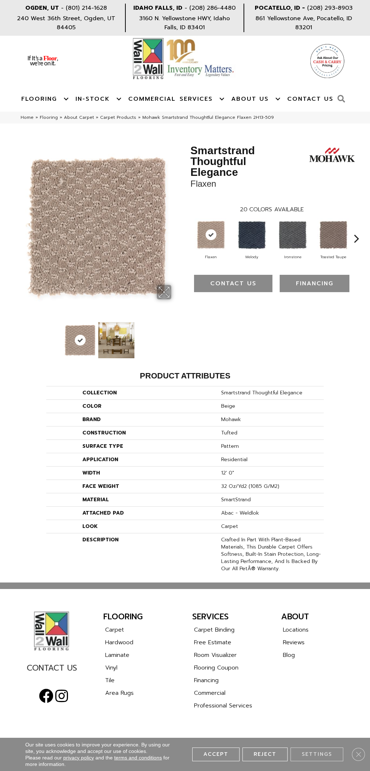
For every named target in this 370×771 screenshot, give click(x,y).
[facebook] (46, 696)
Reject (265, 754)
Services (196, 99)
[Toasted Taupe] (333, 235)
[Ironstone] (293, 235)
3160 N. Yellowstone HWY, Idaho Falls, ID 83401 (184, 23)
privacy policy (78, 758)
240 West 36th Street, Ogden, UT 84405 (66, 23)
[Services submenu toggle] (222, 99)
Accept (215, 754)
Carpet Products (118, 117)
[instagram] (61, 696)
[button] (343, 99)
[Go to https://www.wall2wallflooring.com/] (51, 631)
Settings (317, 754)
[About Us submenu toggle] (278, 99)
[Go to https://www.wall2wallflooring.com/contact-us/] (51, 669)
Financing (315, 283)
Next (176, 336)
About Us (250, 99)
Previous (20, 336)
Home (27, 117)
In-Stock (93, 99)
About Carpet (79, 117)
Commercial (152, 99)
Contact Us (310, 99)
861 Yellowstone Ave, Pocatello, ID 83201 (303, 23)
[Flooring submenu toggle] (66, 99)
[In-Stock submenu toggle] (119, 99)
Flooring (39, 99)
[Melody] (252, 235)
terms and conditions (138, 758)
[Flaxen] (211, 235)
